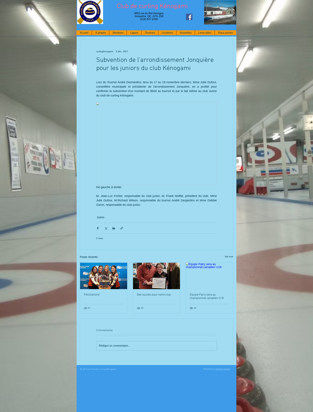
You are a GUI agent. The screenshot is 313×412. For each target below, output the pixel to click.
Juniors (100, 217)
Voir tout (229, 256)
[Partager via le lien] (121, 228)
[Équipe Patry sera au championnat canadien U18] (209, 276)
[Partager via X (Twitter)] (105, 228)
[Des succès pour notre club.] (156, 276)
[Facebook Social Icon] (189, 17)
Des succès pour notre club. (154, 294)
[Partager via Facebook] (97, 228)
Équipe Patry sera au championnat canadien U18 (207, 296)
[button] (233, 17)
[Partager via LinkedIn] (113, 228)
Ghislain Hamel (222, 369)
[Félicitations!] (103, 276)
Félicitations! (92, 294)
